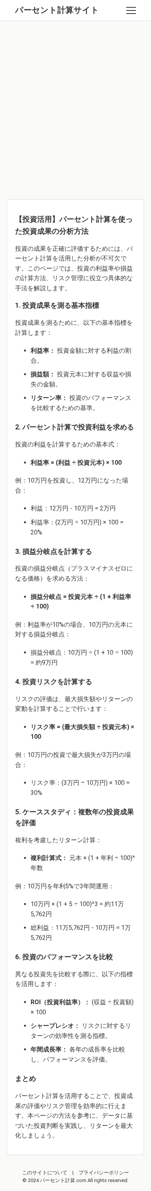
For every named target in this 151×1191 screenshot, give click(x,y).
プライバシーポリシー (104, 1172)
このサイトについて (44, 1172)
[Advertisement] (75, 108)
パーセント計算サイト (57, 10)
